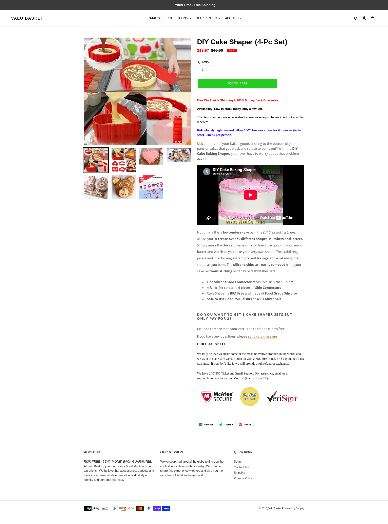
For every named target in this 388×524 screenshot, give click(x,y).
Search (238, 461)
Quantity (203, 62)
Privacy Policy (243, 478)
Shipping (239, 472)
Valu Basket (27, 18)
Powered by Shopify (293, 508)
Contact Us (241, 467)
